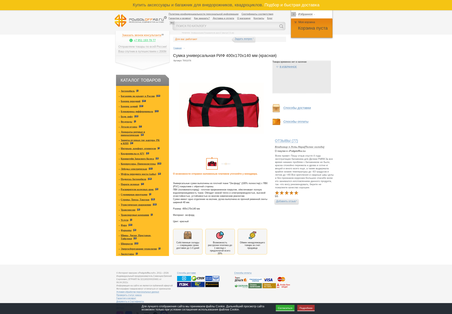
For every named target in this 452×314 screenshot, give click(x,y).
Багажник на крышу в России (138, 96)
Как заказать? (202, 18)
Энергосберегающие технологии (139, 249)
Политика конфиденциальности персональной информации (204, 14)
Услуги (124, 220)
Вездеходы (126, 121)
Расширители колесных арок (137, 189)
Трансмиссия (128, 210)
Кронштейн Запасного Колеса (137, 158)
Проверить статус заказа (129, 295)
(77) (286, 141)
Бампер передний (130, 101)
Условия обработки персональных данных (137, 292)
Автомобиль (128, 91)
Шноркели (127, 243)
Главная (177, 48)
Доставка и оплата (223, 18)
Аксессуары (127, 254)
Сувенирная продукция (134, 194)
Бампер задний (129, 106)
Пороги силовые (130, 184)
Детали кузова (129, 127)
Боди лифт (127, 116)
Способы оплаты (243, 273)
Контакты (259, 18)
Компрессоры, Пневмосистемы (138, 164)
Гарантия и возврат (126, 298)
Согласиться (285, 308)
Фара (124, 225)
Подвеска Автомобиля (133, 179)
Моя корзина (306, 22)
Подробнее (306, 308)
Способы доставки (186, 273)
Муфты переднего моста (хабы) (138, 174)
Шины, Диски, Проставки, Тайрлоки (136, 237)
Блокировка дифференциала (137, 111)
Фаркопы (126, 230)
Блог (269, 18)
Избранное (305, 14)
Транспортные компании (135, 215)
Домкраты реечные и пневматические (133, 133)
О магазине (244, 18)
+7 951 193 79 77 (145, 40)
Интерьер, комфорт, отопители (138, 148)
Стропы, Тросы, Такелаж (135, 199)
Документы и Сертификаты (130, 301)
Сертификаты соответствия (257, 14)
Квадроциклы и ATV (132, 153)
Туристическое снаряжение (136, 204)
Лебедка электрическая (134, 169)
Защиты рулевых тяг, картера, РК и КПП (140, 142)
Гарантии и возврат (180, 18)
